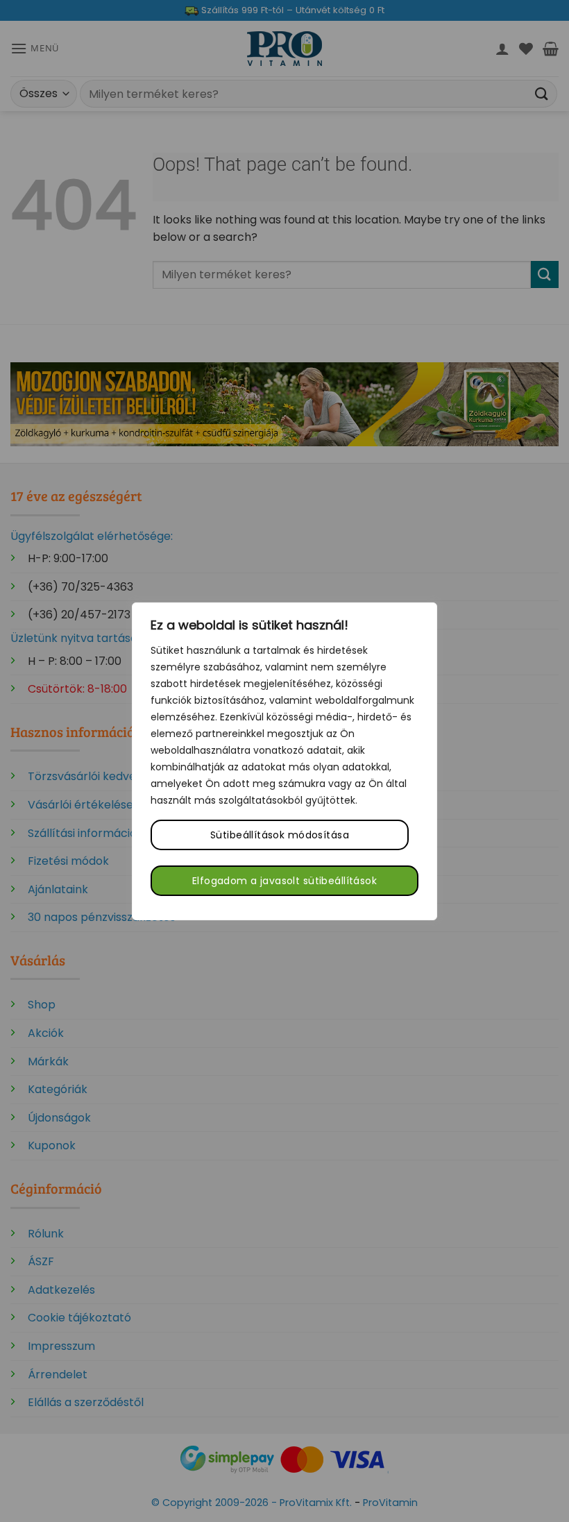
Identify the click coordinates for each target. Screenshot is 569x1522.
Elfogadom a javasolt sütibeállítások (284, 881)
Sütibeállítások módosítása (279, 835)
